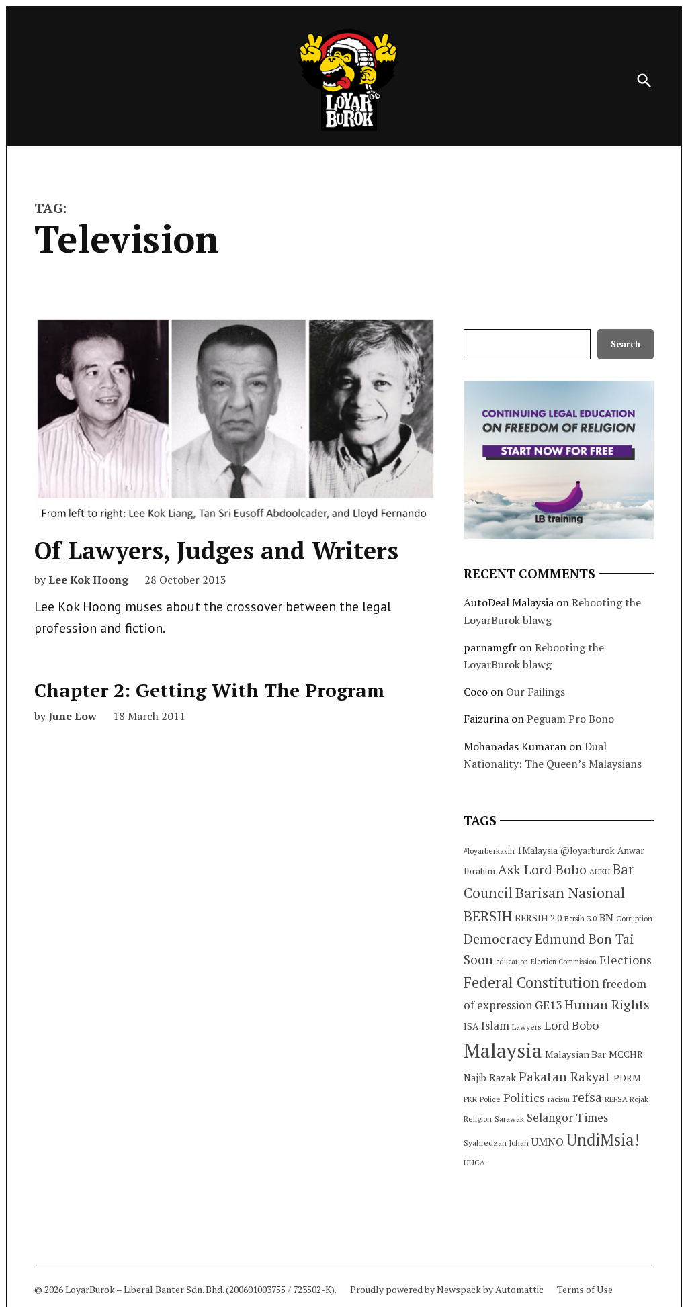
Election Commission (564, 961)
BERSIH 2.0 (538, 917)
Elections (625, 960)
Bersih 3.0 (580, 918)
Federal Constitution (531, 982)
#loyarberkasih (489, 851)
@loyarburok (587, 850)
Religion (478, 1119)
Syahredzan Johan (496, 1143)
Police (490, 1099)
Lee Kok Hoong (88, 579)
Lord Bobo (571, 1025)
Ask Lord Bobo (542, 869)
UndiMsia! (603, 1140)
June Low (72, 716)
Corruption (634, 918)
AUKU (599, 871)
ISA (471, 1026)
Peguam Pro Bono (570, 718)
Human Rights (607, 1004)
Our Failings (535, 691)
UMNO (547, 1141)
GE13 (548, 1005)
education (512, 961)
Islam (495, 1025)
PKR (470, 1099)
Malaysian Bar (575, 1054)
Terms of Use (585, 1289)
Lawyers (527, 1027)
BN (606, 917)
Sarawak (509, 1119)
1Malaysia (537, 850)
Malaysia (503, 1050)
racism (559, 1099)
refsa (587, 1097)
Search (625, 344)
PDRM (626, 1078)
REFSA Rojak (626, 1099)
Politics (524, 1097)
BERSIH (488, 916)
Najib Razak (490, 1077)
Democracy (498, 939)
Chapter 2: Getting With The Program (209, 690)
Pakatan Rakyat (565, 1076)
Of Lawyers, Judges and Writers (216, 550)
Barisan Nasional (570, 892)
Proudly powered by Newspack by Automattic (447, 1289)
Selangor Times (567, 1117)
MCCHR (626, 1054)
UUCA (474, 1162)
